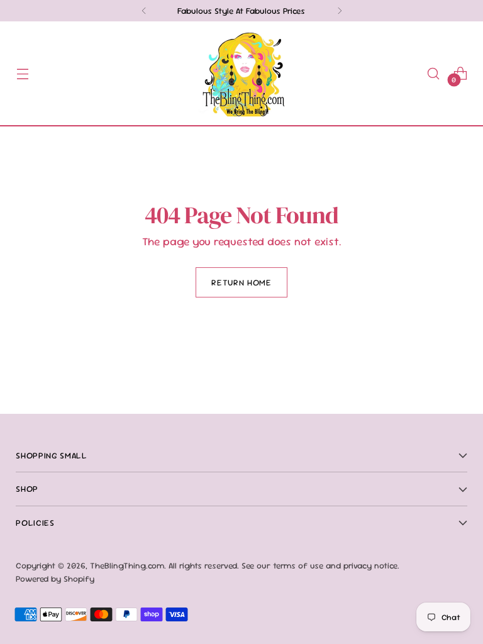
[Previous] (144, 10)
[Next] (339, 10)
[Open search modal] (434, 73)
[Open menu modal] (22, 73)
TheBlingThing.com (127, 565)
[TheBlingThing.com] (241, 73)
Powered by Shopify (55, 578)
